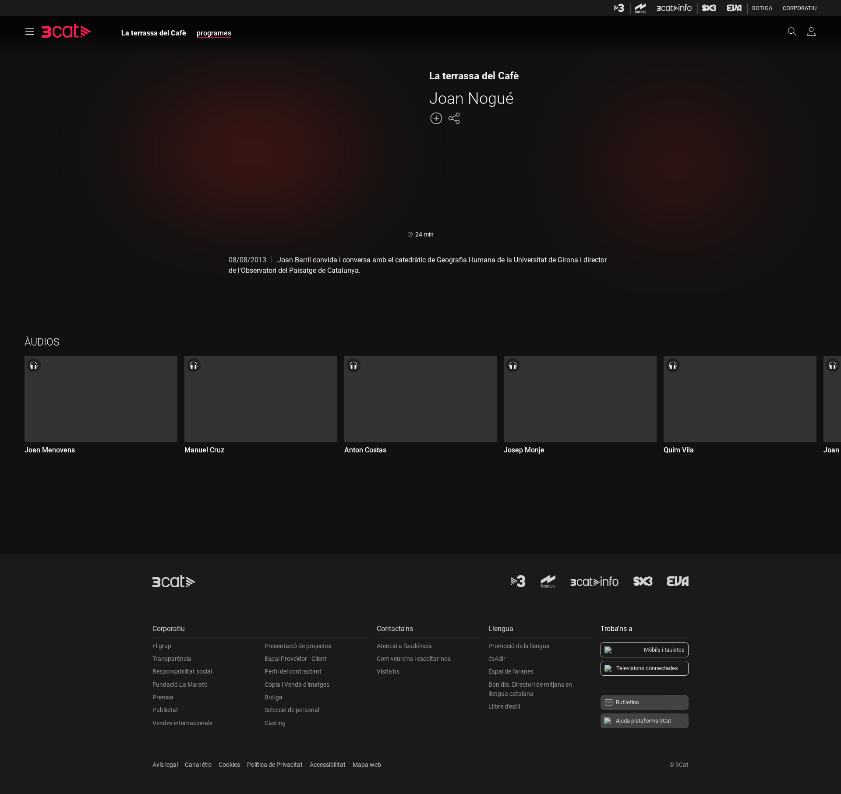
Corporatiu (799, 8)
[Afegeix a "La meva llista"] (436, 118)
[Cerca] (796, 31)
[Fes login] (811, 31)
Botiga (762, 8)
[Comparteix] (454, 118)
